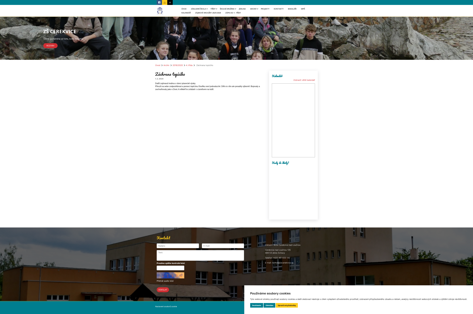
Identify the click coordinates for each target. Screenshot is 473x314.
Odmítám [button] (269, 305)
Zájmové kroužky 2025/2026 (208, 13)
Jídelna (242, 9)
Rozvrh (50, 45)
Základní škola (198, 9)
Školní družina (227, 9)
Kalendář (186, 13)
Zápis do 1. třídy (233, 13)
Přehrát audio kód (165, 281)
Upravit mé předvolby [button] (287, 305)
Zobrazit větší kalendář (304, 80)
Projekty (265, 9)
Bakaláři (292, 9)
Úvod (183, 9)
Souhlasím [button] (256, 305)
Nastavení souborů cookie (166, 306)
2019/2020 (178, 65)
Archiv (253, 9)
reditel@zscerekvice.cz (282, 262)
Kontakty (279, 9)
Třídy (212, 9)
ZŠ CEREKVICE (59, 31)
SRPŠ (303, 9)
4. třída (189, 65)
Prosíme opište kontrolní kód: (171, 263)
